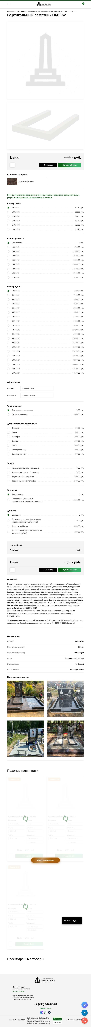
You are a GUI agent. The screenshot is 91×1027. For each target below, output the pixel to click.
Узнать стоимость (45, 860)
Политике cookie (44, 1023)
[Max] (84, 1005)
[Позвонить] (84, 1020)
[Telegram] (84, 1013)
